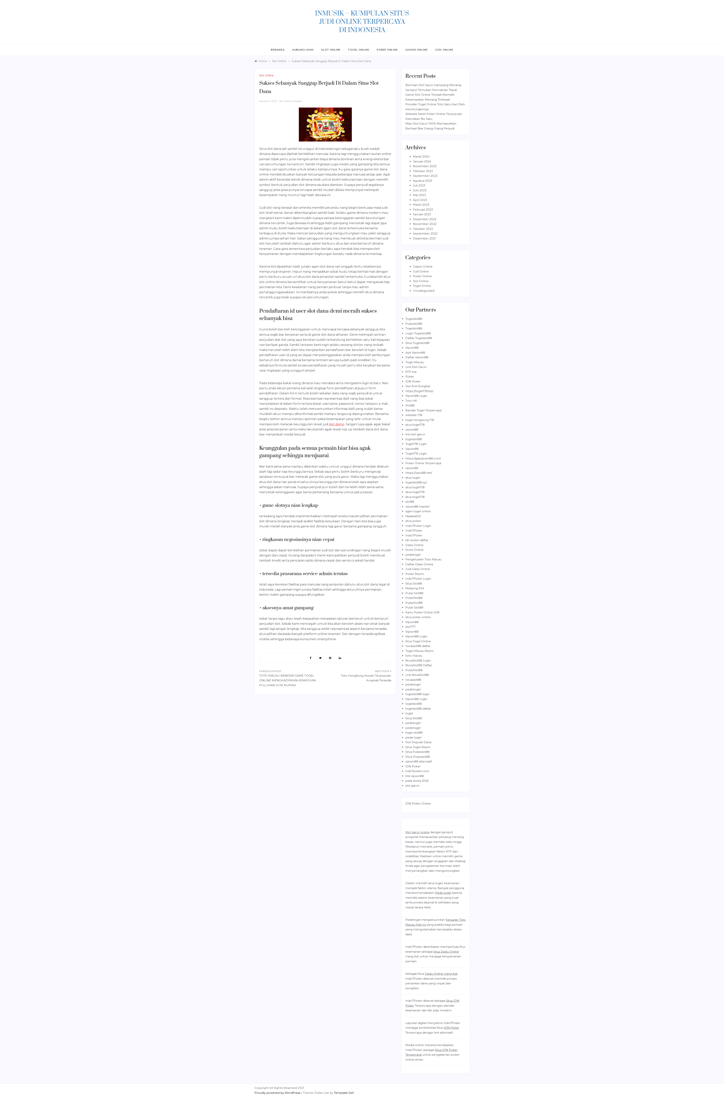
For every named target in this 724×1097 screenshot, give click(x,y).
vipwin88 (411, 429)
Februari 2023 (423, 209)
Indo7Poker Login (418, 526)
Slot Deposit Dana (418, 742)
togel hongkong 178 (419, 420)
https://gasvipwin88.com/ (423, 458)
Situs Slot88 (413, 583)
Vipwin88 (412, 347)
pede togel (413, 737)
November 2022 (424, 224)
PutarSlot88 (414, 598)
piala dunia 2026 (417, 780)
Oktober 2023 (423, 171)
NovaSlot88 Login (418, 660)
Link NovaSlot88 (417, 675)
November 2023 (424, 166)
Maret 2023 (421, 204)
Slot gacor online (417, 832)
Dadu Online (414, 545)
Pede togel (443, 893)
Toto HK (411, 400)
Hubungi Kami (303, 49)
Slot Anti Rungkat (417, 386)
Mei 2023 (419, 195)
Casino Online (416, 49)
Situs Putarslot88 (417, 752)
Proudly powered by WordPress (278, 1093)
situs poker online (418, 617)
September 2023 (425, 176)
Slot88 (410, 405)
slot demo (336, 424)
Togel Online (358, 49)
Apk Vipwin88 (415, 352)
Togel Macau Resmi (419, 651)
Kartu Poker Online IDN (422, 612)
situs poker (413, 521)
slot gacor (412, 785)
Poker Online (387, 49)
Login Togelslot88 (418, 333)
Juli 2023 (419, 185)
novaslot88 (413, 680)
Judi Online (444, 49)
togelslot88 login (417, 694)
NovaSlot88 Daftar (418, 665)
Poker (409, 376)
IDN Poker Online (418, 803)
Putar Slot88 (414, 593)
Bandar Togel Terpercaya (423, 410)
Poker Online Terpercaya (423, 463)
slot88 (409, 501)
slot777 (410, 627)
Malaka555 (413, 516)
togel (409, 713)
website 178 (413, 415)
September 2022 (425, 233)
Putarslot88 (413, 323)
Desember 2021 (424, 238)
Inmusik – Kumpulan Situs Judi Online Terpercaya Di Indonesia (362, 21)
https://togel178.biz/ (419, 391)
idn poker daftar (416, 540)
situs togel (412, 477)
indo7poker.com (417, 771)
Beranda (278, 49)
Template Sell (344, 1093)
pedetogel (413, 554)
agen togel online (418, 511)
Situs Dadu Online (446, 951)
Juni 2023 (419, 190)
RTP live (411, 372)
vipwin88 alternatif (418, 761)
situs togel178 (415, 424)
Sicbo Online (414, 550)
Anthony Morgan (292, 101)
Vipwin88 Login (416, 396)
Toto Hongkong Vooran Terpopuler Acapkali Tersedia (366, 678)
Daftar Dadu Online (419, 564)
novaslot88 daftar (417, 646)
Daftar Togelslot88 (418, 338)
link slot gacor (415, 434)
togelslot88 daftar (418, 708)
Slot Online (330, 49)
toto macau (413, 655)
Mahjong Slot (414, 588)
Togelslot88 (413, 319)
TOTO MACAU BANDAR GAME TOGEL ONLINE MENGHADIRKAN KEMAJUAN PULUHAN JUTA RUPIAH (287, 680)
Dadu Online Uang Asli (441, 973)
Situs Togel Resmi (417, 747)
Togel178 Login (416, 444)
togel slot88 (414, 732)
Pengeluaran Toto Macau (423, 559)
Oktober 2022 (423, 229)
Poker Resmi (414, 574)
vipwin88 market (417, 506)
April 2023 (420, 200)
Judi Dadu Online (417, 569)
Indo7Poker (413, 530)
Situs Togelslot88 (417, 343)
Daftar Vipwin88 (416, 357)
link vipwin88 (414, 776)
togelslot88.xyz (416, 482)
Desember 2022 (424, 219)
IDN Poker (413, 381)
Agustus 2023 (422, 180)
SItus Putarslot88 (417, 757)
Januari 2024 (422, 161)
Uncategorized (423, 290)
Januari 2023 (422, 214)
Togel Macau (414, 362)
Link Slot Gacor (416, 367)
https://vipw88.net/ (418, 473)
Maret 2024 (421, 156)
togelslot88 (413, 439)
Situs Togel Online (418, 641)
